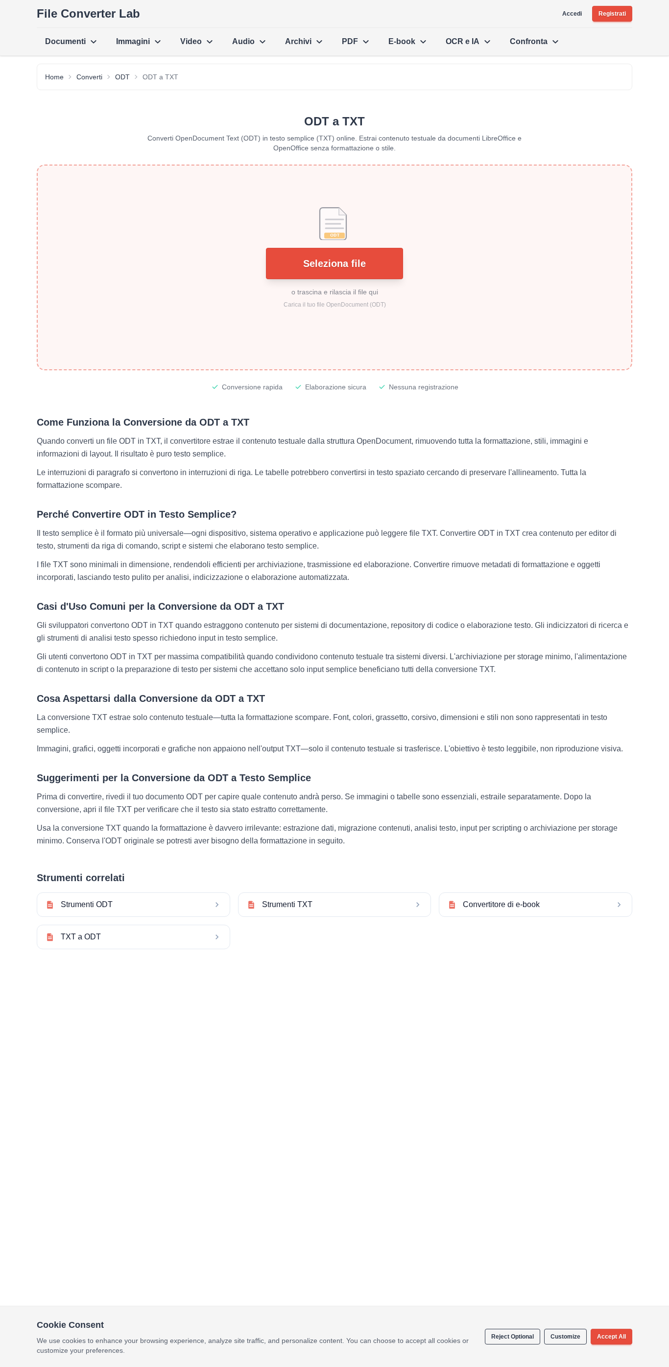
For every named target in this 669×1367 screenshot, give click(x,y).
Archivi (298, 41)
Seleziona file (334, 263)
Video (191, 41)
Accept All (611, 1336)
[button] (334, 267)
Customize (565, 1336)
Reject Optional (512, 1336)
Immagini (133, 41)
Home (54, 77)
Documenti (65, 41)
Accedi (572, 13)
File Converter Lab (88, 13)
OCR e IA (462, 41)
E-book (401, 41)
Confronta (529, 41)
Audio (243, 41)
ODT (122, 77)
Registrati (612, 13)
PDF (350, 41)
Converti (89, 77)
